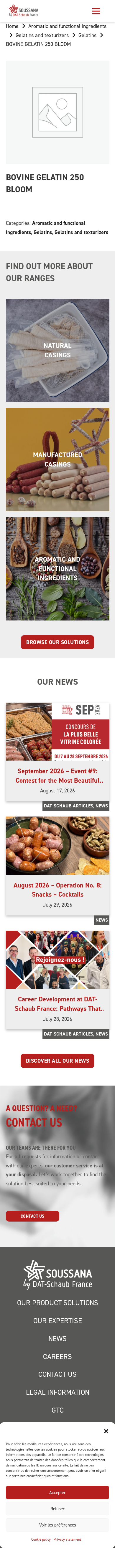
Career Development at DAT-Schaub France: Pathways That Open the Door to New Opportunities (58, 1013)
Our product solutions (57, 1302)
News (102, 920)
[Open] (96, 10)
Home (12, 26)
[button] (106, 1431)
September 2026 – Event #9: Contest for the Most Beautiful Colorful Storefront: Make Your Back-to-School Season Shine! (57, 784)
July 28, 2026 (57, 1019)
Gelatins (87, 35)
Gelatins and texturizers (42, 35)
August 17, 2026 (57, 790)
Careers (57, 1356)
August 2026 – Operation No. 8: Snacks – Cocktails (58, 890)
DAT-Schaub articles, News (76, 806)
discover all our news (57, 1060)
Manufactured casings (57, 459)
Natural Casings (57, 350)
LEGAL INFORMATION (57, 1392)
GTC (58, 1410)
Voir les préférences (57, 1525)
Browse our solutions (57, 642)
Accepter (57, 1492)
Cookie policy (41, 1539)
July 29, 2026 (57, 905)
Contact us (33, 1216)
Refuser (57, 1509)
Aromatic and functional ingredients (67, 26)
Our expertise (57, 1320)
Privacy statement (67, 1539)
